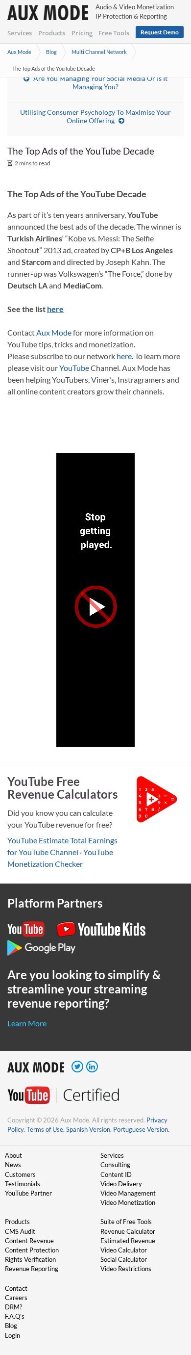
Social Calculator (123, 1259)
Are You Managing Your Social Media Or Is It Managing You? (100, 82)
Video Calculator (123, 1250)
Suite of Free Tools (126, 1221)
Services (19, 32)
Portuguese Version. (141, 1129)
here (124, 356)
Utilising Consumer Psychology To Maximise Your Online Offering (95, 116)
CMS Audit (20, 1231)
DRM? (13, 1307)
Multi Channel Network (99, 52)
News (13, 1165)
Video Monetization (127, 1202)
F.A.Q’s (14, 1316)
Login (12, 1335)
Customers (20, 1174)
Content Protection (32, 1250)
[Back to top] (169, 1296)
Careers (16, 1298)
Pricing (82, 32)
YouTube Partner (28, 1193)
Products (51, 32)
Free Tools (113, 32)
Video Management (128, 1193)
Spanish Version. (89, 1129)
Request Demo (160, 32)
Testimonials (22, 1184)
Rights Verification (30, 1259)
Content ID (116, 1174)
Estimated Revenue (127, 1241)
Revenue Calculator (127, 1231)
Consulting (115, 1165)
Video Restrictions (125, 1269)
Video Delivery (121, 1184)
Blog (51, 52)
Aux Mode (19, 52)
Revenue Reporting (31, 1269)
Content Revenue (29, 1241)
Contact (16, 1288)
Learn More (27, 1023)
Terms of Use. (45, 1129)
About (13, 1155)
